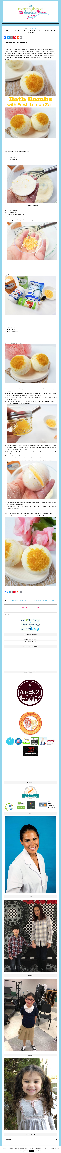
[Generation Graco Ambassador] (10, 744)
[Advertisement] (30, 768)
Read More (38, 1150)
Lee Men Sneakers (30, 641)
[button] (30, 24)
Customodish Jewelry (30, 639)
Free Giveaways (52, 807)
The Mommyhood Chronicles (30, 12)
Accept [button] (31, 1150)
